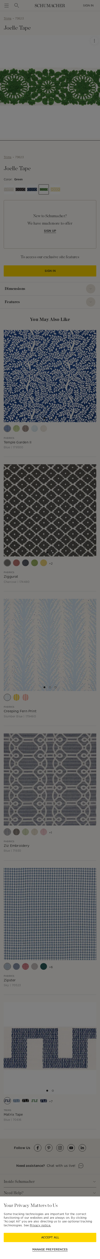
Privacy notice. (40, 1225)
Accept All (50, 1237)
